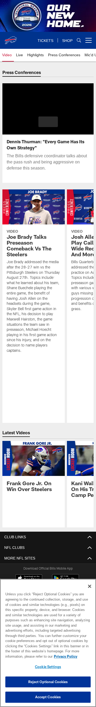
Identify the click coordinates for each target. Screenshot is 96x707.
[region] (48, 643)
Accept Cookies (48, 697)
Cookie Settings (48, 667)
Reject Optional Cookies (48, 682)
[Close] (89, 586)
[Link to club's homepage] (10, 38)
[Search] (79, 40)
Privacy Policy (23, 656)
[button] (48, 121)
